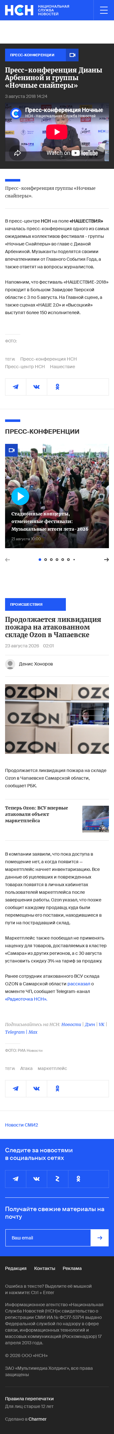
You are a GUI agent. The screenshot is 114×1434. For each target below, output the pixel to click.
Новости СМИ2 (21, 1125)
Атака (26, 1068)
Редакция (16, 1268)
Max (32, 1032)
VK (101, 1024)
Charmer (37, 1419)
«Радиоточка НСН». (26, 999)
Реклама (72, 1268)
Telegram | (16, 1032)
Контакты (44, 1268)
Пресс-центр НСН (25, 366)
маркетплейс (52, 1068)
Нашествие (62, 366)
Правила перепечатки (29, 1399)
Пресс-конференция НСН (48, 359)
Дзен (90, 1024)
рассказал (78, 984)
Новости (71, 1024)
